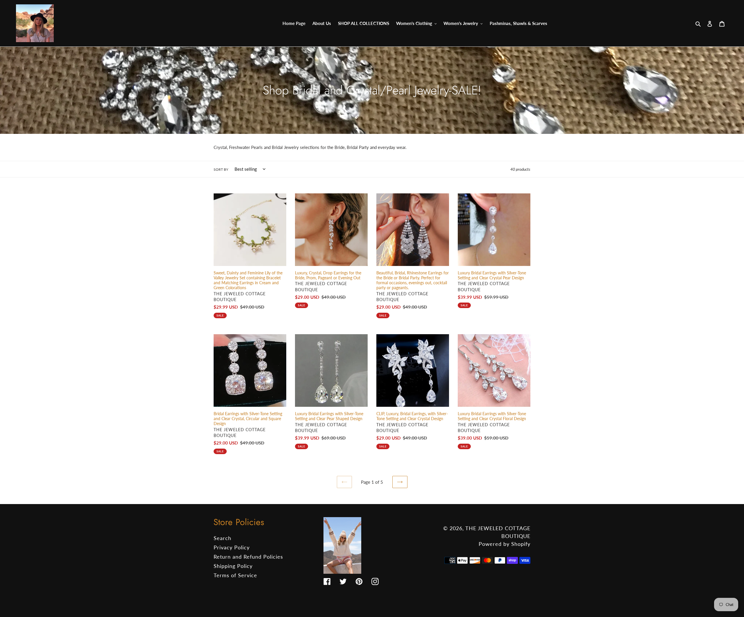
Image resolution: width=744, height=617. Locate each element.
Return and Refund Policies (248, 556)
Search (222, 538)
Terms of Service (235, 575)
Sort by (221, 169)
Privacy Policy (232, 547)
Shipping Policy (233, 566)
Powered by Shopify (504, 544)
